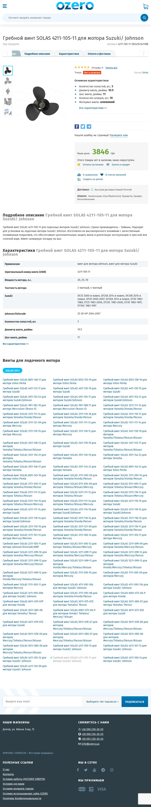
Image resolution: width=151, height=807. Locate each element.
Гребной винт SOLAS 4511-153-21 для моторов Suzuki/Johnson (124, 398)
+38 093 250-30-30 (92, 739)
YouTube (94, 770)
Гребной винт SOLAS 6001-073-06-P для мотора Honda (124, 594)
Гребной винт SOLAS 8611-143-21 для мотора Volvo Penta (125, 468)
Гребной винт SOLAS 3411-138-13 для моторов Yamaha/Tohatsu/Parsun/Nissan (24, 446)
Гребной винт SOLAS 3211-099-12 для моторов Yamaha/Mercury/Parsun (125, 553)
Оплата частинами (93, 164)
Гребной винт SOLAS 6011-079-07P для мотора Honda (23, 603)
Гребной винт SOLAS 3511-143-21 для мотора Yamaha (74, 468)
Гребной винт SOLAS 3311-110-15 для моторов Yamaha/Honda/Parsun (24, 528)
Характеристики (69, 54)
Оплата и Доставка (99, 54)
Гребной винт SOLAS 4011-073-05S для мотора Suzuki (123, 611)
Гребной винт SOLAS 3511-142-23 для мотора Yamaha (125, 456)
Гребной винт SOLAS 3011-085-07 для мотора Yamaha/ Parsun (125, 603)
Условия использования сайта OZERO (25, 793)
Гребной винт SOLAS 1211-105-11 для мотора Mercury (124, 536)
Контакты (8, 774)
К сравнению (90, 174)
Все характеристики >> (93, 108)
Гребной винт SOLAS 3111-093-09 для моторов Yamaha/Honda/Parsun (75, 476)
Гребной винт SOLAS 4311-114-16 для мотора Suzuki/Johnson (74, 510)
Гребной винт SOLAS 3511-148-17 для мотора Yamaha (24, 468)
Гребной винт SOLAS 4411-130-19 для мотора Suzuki (74, 389)
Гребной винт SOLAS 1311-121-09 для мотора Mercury (24, 424)
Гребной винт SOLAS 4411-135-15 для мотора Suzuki (124, 389)
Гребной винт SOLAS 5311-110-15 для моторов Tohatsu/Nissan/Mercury (24, 502)
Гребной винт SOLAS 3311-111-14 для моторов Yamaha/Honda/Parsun (24, 415)
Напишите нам (119, 135)
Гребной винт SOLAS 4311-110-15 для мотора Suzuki (125, 502)
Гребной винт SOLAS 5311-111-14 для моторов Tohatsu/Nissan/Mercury (74, 502)
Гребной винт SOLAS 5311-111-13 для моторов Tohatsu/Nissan (24, 493)
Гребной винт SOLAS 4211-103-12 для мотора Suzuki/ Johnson (24, 659)
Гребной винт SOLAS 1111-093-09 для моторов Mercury (125, 574)
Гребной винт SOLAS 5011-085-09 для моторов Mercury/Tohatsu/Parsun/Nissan (25, 649)
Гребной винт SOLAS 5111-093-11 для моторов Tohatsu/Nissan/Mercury (125, 485)
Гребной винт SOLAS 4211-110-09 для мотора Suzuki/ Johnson (25, 667)
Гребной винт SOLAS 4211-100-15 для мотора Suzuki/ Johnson (75, 647)
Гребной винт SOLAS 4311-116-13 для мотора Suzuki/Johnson (124, 510)
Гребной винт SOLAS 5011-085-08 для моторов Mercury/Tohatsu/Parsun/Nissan (123, 637)
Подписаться (134, 702)
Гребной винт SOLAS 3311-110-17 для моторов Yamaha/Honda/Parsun (124, 415)
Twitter (86, 770)
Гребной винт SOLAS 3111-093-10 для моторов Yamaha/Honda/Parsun (125, 476)
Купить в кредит (121, 164)
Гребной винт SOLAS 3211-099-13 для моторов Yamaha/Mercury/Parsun (25, 562)
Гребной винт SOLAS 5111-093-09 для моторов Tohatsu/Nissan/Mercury (75, 485)
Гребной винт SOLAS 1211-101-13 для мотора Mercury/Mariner (24, 536)
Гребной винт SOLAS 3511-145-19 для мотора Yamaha (74, 456)
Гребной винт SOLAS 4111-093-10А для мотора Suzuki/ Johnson (73, 586)
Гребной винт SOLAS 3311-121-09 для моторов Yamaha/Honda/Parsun (75, 528)
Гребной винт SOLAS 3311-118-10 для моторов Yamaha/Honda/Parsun (125, 519)
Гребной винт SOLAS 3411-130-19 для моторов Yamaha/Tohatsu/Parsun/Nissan (125, 434)
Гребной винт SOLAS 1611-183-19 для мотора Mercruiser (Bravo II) (24, 406)
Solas (145, 72)
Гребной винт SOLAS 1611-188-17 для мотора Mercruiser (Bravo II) (74, 406)
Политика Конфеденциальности (22, 798)
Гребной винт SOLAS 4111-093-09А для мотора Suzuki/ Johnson (23, 594)
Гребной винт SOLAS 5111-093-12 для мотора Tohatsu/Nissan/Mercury (74, 545)
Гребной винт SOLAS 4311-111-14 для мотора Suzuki (24, 510)
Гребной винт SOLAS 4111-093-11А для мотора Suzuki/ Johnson (125, 586)
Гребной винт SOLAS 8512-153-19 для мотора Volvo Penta (74, 381)
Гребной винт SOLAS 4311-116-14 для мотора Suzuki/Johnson (24, 519)
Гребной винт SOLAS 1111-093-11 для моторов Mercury (24, 586)
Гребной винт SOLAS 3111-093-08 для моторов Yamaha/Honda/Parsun (75, 594)
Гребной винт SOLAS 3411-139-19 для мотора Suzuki (74, 444)
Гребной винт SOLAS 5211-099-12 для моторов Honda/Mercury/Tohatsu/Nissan (25, 576)
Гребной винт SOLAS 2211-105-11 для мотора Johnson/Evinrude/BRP (24, 545)
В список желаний (116, 174)
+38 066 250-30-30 (92, 734)
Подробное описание (37, 54)
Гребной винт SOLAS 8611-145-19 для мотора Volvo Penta (24, 476)
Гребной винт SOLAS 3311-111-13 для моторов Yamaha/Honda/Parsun (124, 406)
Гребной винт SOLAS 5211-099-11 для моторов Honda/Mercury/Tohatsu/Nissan (75, 564)
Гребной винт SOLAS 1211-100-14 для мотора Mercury (74, 536)
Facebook (78, 770)
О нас (6, 769)
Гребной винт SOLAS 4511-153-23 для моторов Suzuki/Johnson (24, 398)
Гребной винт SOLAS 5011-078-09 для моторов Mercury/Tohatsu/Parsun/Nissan (25, 637)
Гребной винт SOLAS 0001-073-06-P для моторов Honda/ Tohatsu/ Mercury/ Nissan (74, 613)
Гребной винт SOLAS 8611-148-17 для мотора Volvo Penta (24, 381)
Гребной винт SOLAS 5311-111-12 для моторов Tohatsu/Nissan (74, 493)
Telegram (103, 770)
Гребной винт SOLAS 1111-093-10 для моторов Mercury (75, 574)
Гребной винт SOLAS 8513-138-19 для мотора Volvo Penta (125, 381)
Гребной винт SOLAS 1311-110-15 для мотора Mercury (24, 432)
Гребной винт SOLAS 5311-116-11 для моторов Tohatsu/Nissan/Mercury (124, 493)
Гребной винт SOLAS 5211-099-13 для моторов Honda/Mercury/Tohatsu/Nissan (125, 564)
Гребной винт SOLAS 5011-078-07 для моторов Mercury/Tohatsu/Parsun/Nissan (75, 625)
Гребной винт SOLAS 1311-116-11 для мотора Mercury (74, 432)
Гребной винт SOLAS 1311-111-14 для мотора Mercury (124, 424)
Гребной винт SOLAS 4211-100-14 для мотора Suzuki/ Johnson (125, 659)
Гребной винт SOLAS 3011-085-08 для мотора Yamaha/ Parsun (23, 611)
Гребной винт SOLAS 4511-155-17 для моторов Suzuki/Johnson (74, 398)
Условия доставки (13, 784)
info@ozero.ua (90, 744)
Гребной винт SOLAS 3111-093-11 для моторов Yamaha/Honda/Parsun (24, 485)
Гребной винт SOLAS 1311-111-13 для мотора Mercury (74, 424)
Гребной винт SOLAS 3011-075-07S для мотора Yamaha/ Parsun (73, 603)
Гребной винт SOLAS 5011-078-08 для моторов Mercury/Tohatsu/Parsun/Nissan (125, 625)
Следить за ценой (93, 179)
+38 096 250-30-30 (92, 729)
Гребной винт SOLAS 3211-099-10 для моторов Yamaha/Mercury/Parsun (25, 553)
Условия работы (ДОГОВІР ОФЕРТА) (24, 779)
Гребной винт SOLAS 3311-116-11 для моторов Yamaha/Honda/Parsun (124, 528)
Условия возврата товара (18, 788)
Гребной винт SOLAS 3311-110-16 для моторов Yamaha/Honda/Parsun (74, 415)
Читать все (111, 67)
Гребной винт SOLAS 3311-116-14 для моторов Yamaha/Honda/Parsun (74, 519)
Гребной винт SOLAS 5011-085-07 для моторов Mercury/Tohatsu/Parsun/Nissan (75, 637)
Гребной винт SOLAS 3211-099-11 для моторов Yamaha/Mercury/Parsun (75, 553)
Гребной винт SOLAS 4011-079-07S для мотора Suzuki (23, 623)
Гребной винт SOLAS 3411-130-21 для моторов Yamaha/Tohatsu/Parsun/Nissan (24, 458)
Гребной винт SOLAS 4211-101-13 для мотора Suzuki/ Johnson (125, 647)
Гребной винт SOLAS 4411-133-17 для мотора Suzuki (24, 389)
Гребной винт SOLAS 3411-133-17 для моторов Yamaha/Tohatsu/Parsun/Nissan (124, 446)
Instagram (112, 770)
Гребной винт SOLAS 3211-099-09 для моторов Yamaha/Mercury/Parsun (125, 545)
